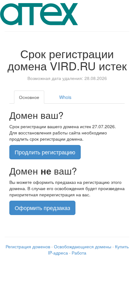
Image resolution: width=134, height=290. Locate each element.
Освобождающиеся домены (82, 246)
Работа (79, 253)
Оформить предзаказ (42, 207)
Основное (29, 97)
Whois (65, 97)
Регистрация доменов (28, 246)
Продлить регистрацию (45, 152)
